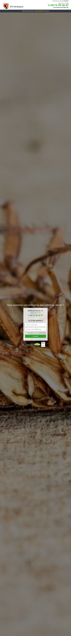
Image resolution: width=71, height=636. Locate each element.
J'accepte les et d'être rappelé (36, 332)
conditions (35, 332)
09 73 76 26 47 (59, 5)
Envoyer (35, 336)
